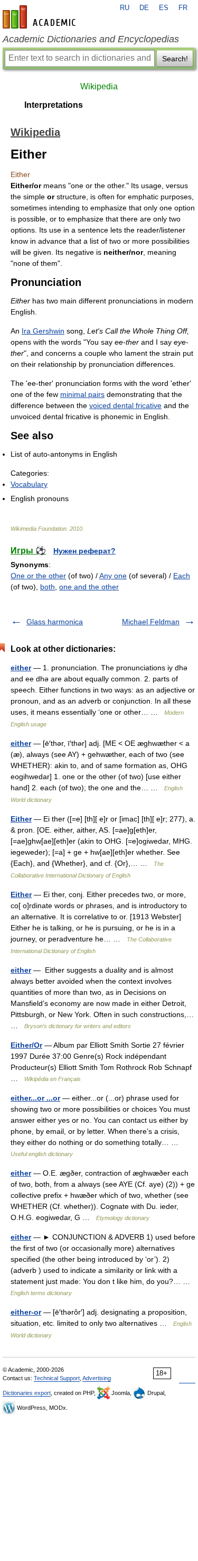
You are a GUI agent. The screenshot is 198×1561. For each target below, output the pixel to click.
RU (124, 8)
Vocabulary (29, 484)
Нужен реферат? (84, 551)
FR (182, 8)
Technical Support (57, 1378)
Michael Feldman (151, 621)
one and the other (89, 587)
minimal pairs (82, 394)
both (47, 587)
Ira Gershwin (43, 331)
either (21, 667)
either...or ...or (35, 1098)
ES (163, 8)
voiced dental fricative (125, 405)
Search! (175, 58)
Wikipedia (99, 86)
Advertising (96, 1378)
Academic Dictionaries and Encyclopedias (91, 39)
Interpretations (53, 104)
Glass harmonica (54, 621)
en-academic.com (41, 17)
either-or (26, 1312)
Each (181, 575)
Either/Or (26, 1045)
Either (21, 819)
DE (144, 8)
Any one (113, 575)
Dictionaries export (27, 1393)
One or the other (38, 575)
